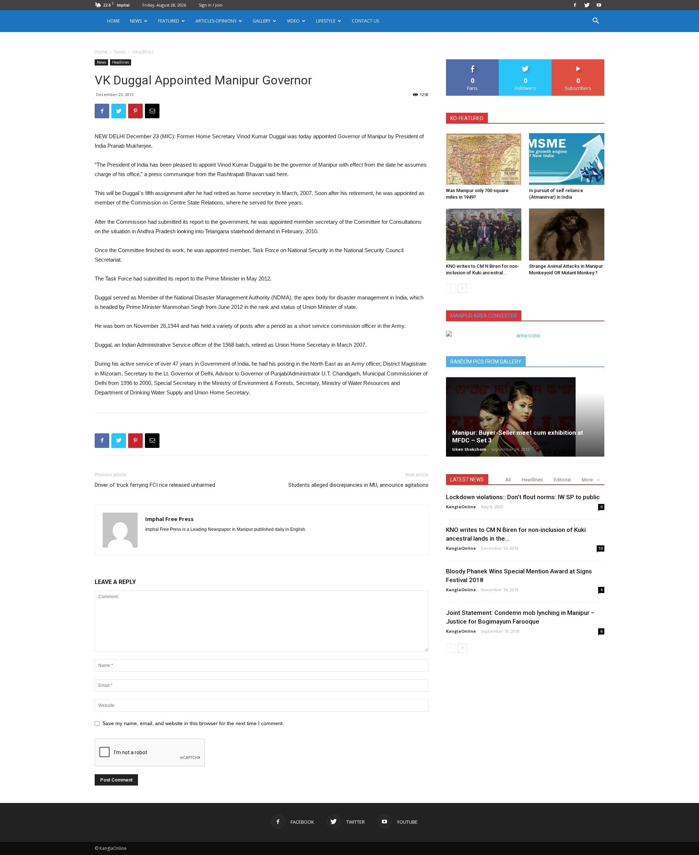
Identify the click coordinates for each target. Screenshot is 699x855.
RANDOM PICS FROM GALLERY (485, 362)
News (120, 52)
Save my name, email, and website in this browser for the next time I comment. (193, 723)
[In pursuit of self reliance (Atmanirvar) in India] (566, 159)
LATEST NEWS (467, 479)
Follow (525, 62)
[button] (595, 21)
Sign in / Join (210, 5)
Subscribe (578, 62)
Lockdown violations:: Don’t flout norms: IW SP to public (523, 497)
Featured (168, 21)
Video (293, 21)
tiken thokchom (469, 449)
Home (113, 21)
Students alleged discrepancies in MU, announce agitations (358, 485)
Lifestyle (325, 21)
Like (473, 62)
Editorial (562, 479)
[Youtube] (598, 5)
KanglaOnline (461, 506)
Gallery (261, 21)
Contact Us (365, 21)
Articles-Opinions (216, 21)
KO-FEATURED (466, 118)
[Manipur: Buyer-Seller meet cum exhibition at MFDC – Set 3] (525, 417)
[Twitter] (586, 5)
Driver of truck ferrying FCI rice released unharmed (155, 485)
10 (601, 548)
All (508, 479)
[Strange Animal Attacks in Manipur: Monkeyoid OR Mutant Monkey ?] (566, 234)
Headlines (120, 62)
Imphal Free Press (169, 518)
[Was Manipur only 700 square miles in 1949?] (483, 159)
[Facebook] (574, 5)
